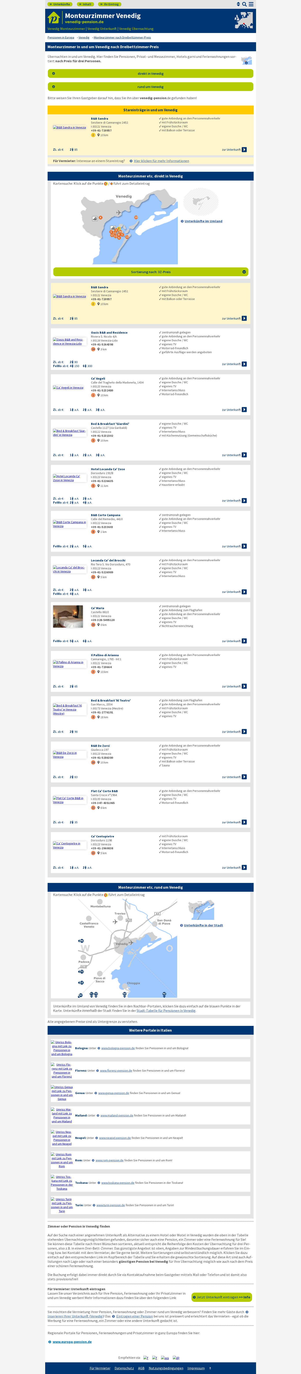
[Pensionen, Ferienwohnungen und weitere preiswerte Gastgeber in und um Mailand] (62, 1115)
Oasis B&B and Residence (109, 332)
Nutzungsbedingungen (166, 1368)
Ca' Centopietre (102, 836)
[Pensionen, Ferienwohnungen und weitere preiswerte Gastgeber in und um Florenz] (62, 1070)
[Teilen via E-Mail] (178, 1357)
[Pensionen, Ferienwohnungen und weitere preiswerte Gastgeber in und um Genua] (62, 1093)
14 (93, 349)
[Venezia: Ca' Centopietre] (70, 845)
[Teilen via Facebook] (147, 1357)
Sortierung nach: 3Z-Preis (188, 272)
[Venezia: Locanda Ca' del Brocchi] (70, 569)
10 (93, 762)
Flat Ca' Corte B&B (104, 791)
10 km (102, 135)
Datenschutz (124, 1368)
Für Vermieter (100, 1368)
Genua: (80, 1093)
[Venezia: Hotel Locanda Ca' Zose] (70, 478)
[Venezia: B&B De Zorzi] (70, 755)
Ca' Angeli (98, 378)
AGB (141, 1368)
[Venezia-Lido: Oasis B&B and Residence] (70, 341)
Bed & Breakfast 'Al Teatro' (111, 700)
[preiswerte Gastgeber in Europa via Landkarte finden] (243, 24)
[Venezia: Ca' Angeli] (70, 387)
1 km (102, 532)
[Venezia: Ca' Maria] (70, 617)
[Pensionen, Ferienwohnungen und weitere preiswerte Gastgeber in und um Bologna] (62, 1048)
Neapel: (80, 1138)
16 (93, 624)
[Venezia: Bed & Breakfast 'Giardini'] (70, 433)
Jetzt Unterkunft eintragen (223, 1297)
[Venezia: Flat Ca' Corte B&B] (70, 800)
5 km (102, 577)
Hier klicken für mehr (161, 161)
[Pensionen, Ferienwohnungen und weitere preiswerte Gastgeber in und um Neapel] (62, 1138)
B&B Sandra (99, 119)
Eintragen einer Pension (134, 1316)
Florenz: (81, 1071)
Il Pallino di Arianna (105, 655)
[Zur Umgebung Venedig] (201, 214)
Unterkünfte (60, 4)
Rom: (79, 1160)
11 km (102, 486)
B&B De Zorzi (100, 746)
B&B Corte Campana (105, 515)
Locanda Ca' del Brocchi (108, 560)
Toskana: (81, 1183)
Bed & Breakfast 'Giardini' (110, 424)
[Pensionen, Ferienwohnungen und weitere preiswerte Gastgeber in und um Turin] (62, 1205)
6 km (102, 808)
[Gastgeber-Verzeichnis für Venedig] (55, 17)
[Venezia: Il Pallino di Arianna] (70, 664)
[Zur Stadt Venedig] (201, 918)
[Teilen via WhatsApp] (166, 1357)
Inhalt (85, 4)
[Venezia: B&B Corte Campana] (70, 524)
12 (93, 577)
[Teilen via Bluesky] (156, 1357)
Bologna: (81, 1048)
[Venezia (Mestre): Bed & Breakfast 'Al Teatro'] (70, 709)
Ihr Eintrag (109, 4)
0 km (102, 625)
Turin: (79, 1205)
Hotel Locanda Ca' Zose (108, 469)
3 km (102, 349)
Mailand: (81, 1115)
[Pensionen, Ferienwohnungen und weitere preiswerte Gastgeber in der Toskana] (62, 1183)
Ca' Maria (97, 608)
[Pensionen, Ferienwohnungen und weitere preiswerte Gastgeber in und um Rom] (62, 1160)
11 (93, 807)
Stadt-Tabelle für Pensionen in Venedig (166, 1010)
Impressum (196, 1368)
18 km (102, 717)
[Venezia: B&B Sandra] (70, 127)
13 (93, 853)
